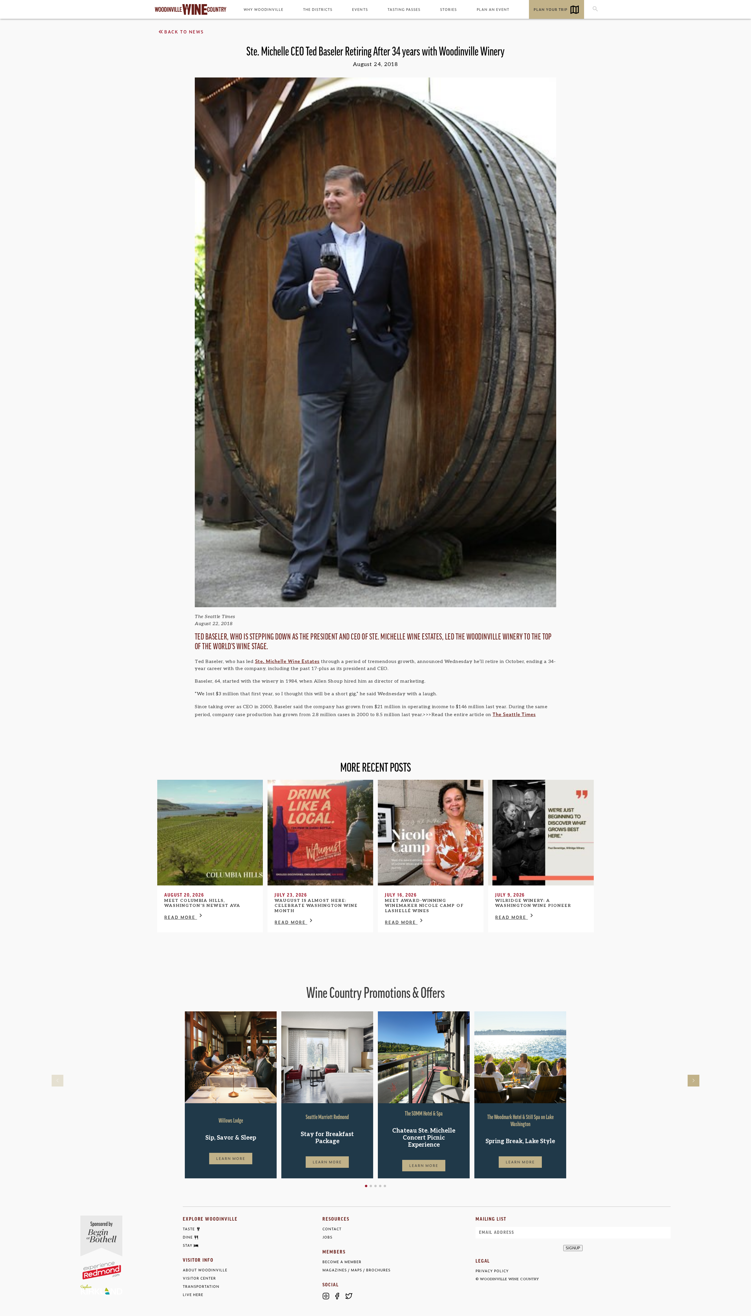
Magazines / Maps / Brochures (356, 1270)
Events (360, 9)
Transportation (201, 1286)
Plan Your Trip (551, 9)
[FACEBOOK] (337, 1296)
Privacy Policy (492, 1271)
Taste (189, 1229)
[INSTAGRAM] (325, 1296)
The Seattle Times (514, 714)
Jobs (327, 1237)
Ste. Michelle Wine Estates (287, 660)
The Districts (317, 9)
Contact (331, 1229)
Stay (187, 1245)
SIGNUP (573, 1248)
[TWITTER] (348, 1296)
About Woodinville (205, 1270)
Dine (188, 1237)
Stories (448, 9)
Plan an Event (493, 9)
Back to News (184, 31)
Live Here (193, 1295)
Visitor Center (199, 1278)
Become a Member (341, 1262)
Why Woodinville (263, 9)
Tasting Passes (404, 9)
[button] (366, 1186)
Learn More (231, 1158)
